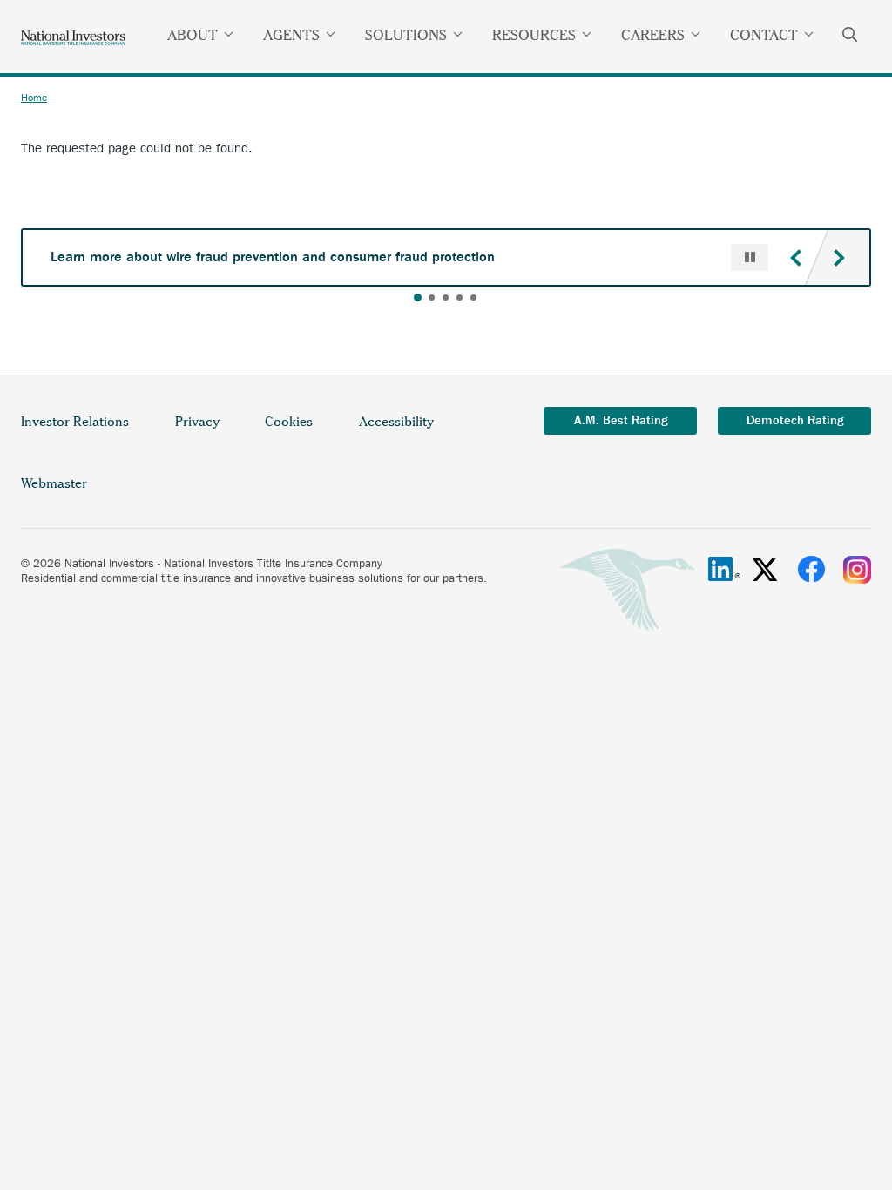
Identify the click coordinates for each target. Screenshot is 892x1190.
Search (850, 36)
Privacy (207, 432)
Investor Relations (85, 432)
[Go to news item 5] (473, 297)
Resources (534, 35)
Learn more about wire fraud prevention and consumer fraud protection (273, 256)
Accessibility (396, 421)
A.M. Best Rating (620, 420)
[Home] (73, 36)
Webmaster (54, 483)
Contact (764, 35)
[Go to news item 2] (432, 297)
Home (34, 97)
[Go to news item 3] (446, 297)
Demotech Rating (795, 420)
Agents (291, 35)
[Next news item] (839, 258)
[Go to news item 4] (459, 297)
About (192, 35)
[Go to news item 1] (418, 297)
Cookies (289, 421)
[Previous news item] (795, 258)
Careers (653, 35)
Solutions (406, 35)
